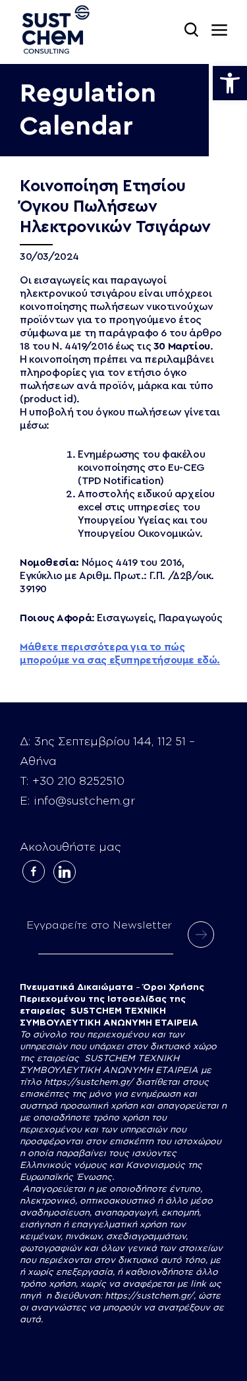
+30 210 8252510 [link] (78, 781)
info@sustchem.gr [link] (84, 801)
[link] (230, 83)
